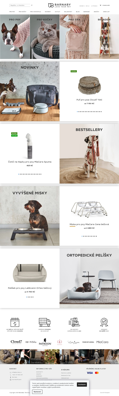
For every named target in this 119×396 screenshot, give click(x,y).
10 (91, 111)
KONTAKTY (39, 372)
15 (99, 111)
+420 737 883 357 (17, 375)
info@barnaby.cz (17, 372)
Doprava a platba (66, 373)
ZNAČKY (38, 374)
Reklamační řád (65, 375)
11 (93, 111)
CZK (87, 6)
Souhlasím (82, 384)
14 (39, 174)
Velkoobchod (65, 378)
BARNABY (39, 376)
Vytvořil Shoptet (105, 392)
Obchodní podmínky (42, 378)
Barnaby (14, 377)
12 (94, 111)
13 (96, 111)
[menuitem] (12, 12)
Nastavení (37, 392)
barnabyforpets (16, 379)
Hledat (31, 5)
